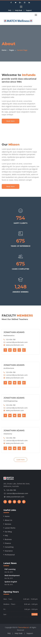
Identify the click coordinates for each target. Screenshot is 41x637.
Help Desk (18, 10)
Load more (20, 459)
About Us (8, 520)
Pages (11, 50)
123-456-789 (10, 339)
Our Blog (8, 532)
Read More (10, 121)
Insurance (9, 551)
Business (8, 539)
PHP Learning (10, 569)
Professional (10, 555)
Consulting (9, 547)
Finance (8, 543)
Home (4, 50)
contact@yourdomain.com (17, 342)
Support (29, 10)
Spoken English (11, 582)
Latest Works (10, 528)
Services (8, 524)
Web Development (12, 575)
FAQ (9, 10)
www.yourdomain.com (15, 345)
